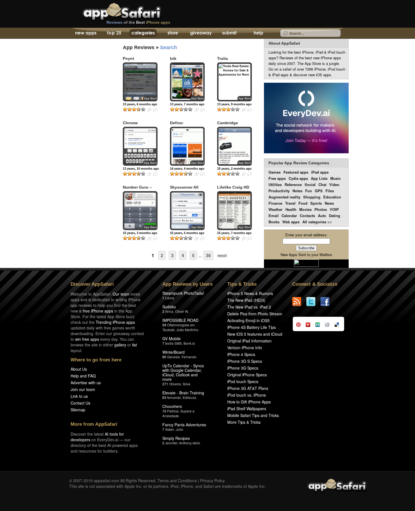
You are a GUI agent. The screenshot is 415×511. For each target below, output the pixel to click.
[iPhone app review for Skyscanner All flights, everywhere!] (187, 210)
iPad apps (320, 172)
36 (208, 255)
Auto (322, 215)
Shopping (311, 197)
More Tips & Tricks (244, 422)
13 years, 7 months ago (187, 104)
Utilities (275, 184)
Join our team (83, 389)
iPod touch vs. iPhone (246, 395)
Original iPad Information (249, 341)
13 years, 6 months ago (140, 104)
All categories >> (317, 221)
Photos (320, 209)
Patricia (173, 411)
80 (164, 356)
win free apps (87, 339)
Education (332, 197)
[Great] (138, 109)
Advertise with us (86, 382)
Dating (334, 215)
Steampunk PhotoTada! (183, 293)
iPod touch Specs (242, 381)
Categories (143, 33)
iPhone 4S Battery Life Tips (251, 327)
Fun (308, 190)
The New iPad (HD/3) (246, 300)
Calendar (289, 215)
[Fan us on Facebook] (327, 301)
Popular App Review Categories (298, 163)
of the (138, 22)
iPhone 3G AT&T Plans (247, 388)
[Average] (134, 109)
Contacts (307, 215)
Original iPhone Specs (247, 374)
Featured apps (295, 172)
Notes (297, 190)
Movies (305, 209)
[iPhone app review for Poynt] (140, 81)
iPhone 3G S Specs (244, 361)
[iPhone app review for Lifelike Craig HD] (234, 210)
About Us (79, 369)
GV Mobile (171, 338)
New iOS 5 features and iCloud (254, 334)
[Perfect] (143, 109)
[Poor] (129, 109)
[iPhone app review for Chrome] (140, 146)
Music (335, 178)
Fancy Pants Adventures (184, 424)
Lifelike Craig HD (233, 187)
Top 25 (114, 33)
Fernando (189, 356)
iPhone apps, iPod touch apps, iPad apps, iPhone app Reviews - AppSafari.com (133, 11)
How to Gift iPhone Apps (249, 402)
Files (330, 190)
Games (274, 172)
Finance (275, 203)
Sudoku (169, 306)
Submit (229, 33)
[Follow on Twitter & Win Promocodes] (313, 301)
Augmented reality (284, 197)
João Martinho (187, 329)
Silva (186, 383)
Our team (121, 294)
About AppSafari (284, 43)
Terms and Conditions (177, 480)
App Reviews (138, 47)
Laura (169, 297)
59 (164, 324)
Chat (322, 184)
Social (310, 184)
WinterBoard (173, 352)
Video (334, 184)
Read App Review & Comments (155, 110)
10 (164, 411)
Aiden (169, 429)
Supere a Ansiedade (178, 413)
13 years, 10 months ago (141, 168)
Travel (290, 203)
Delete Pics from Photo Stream (254, 313)
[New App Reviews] (85, 33)
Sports (316, 203)
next (222, 255)
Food (302, 203)
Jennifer (171, 442)
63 (164, 397)
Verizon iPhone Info (244, 347)
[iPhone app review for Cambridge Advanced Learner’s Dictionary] (234, 146)
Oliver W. (182, 311)
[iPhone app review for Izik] (187, 81)
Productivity (279, 190)
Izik (173, 58)
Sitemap (78, 409)
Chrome (130, 123)
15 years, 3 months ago (140, 233)
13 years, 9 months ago (234, 104)
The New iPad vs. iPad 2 (249, 307)
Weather (275, 209)
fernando (174, 397)
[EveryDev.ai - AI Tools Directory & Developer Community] (306, 118)
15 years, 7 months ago (234, 233)
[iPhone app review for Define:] (187, 146)
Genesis (173, 356)
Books (273, 221)
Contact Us (80, 403)
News (329, 203)
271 (165, 383)
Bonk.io (189, 343)
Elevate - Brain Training (183, 393)
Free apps (277, 178)
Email (273, 215)
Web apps (291, 221)
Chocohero (172, 406)
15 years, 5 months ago (187, 233)
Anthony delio (189, 442)
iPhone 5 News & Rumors (250, 293)
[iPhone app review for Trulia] (234, 81)
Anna (169, 311)
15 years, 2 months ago (234, 168)
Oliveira (175, 383)
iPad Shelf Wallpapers (246, 408)
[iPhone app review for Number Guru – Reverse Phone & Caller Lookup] (140, 210)
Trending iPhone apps (115, 322)
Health (290, 209)
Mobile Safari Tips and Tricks (253, 415)
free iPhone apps (98, 311)
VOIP (334, 209)
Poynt (128, 58)
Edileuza (189, 397)
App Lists (319, 178)
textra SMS (173, 343)
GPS (319, 190)
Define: (177, 123)
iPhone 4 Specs (241, 354)
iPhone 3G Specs (242, 368)
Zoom (149, 110)
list (134, 345)
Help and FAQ (83, 376)
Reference (293, 184)
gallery (120, 345)
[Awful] (125, 109)
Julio (179, 429)
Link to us (79, 396)
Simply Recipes (176, 438)
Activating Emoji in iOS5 (248, 320)
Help (258, 33)
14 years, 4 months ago (187, 168)
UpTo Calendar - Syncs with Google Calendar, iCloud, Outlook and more (183, 372)
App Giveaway (200, 33)
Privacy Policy (212, 480)
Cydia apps (298, 178)
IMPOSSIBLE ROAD (180, 320)
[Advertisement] (89, 142)
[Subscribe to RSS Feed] (299, 301)
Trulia (222, 58)
